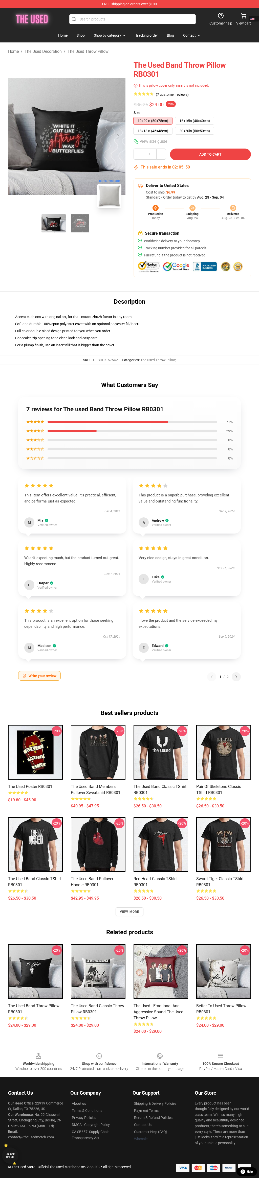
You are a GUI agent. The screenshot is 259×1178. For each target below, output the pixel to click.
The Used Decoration (43, 51)
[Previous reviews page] (211, 676)
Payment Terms (146, 1111)
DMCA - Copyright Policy (91, 1125)
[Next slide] (117, 136)
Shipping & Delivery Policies (155, 1103)
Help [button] (250, 1171)
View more (129, 911)
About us (79, 1103)
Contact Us (143, 1125)
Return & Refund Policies (153, 1118)
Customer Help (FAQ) (150, 1132)
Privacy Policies (84, 1118)
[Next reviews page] (236, 676)
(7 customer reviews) (172, 94)
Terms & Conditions (87, 1111)
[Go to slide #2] (80, 223)
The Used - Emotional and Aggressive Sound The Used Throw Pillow (158, 1011)
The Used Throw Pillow (88, 51)
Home (13, 51)
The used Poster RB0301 (30, 786)
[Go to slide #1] (53, 223)
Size (137, 113)
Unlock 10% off (10, 1155)
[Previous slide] (16, 136)
